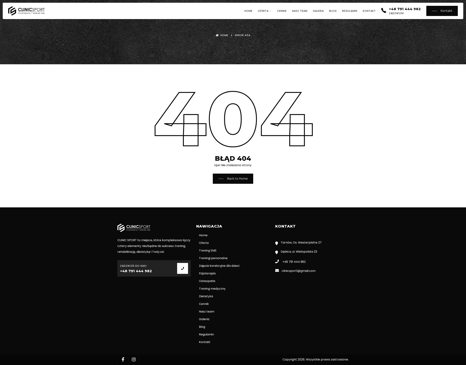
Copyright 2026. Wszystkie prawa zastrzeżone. (316, 359)
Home (248, 11)
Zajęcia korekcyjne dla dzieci (219, 266)
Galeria (318, 11)
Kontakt (369, 11)
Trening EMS (207, 250)
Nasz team (299, 11)
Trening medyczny (212, 289)
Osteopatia (207, 281)
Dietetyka (206, 296)
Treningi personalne (213, 258)
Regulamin (349, 11)
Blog (333, 11)
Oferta (263, 11)
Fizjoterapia (207, 273)
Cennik (282, 11)
